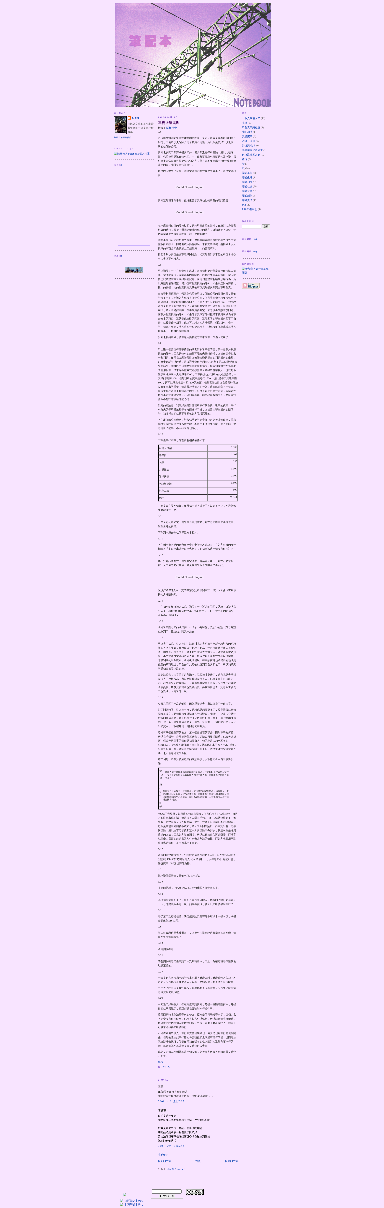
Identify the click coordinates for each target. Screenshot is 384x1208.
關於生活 (247, 177)
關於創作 (247, 195)
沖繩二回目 (248, 141)
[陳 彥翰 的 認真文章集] (134, 272)
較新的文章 (164, 1161)
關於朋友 (247, 182)
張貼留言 (163, 1154)
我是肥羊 (247, 136)
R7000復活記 (249, 209)
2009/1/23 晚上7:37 (171, 1101)
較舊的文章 (231, 1161)
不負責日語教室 (251, 127)
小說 (244, 123)
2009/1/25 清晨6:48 (171, 1146)
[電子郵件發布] (171, 1067)
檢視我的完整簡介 (123, 137)
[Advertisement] (242, 1195)
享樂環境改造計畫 (252, 150)
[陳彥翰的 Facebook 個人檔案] (132, 153)
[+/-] (124, 165)
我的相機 (247, 132)
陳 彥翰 (135, 118)
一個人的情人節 (251, 118)
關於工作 (247, 173)
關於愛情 (247, 200)
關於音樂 (247, 191)
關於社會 (171, 128)
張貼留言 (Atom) (175, 1169)
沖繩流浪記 (248, 145)
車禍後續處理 (169, 122)
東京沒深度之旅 (251, 154)
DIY (244, 204)
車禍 (160, 1062)
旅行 (244, 159)
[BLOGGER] (251, 288)
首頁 (198, 1161)
